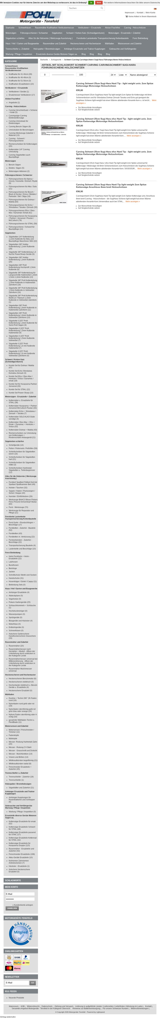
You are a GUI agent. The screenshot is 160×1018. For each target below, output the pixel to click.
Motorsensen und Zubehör (130, 43)
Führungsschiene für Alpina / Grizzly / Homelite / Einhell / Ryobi (23, 181)
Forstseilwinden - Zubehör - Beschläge (20, 541)
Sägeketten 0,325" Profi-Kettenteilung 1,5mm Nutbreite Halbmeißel (22, 330)
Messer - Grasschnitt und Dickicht (23, 750)
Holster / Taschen (18, 488)
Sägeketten (57, 33)
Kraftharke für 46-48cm (20, 77)
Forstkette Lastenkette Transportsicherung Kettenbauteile (103, 38)
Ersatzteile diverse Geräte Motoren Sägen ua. (57, 54)
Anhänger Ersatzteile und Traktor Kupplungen (84, 49)
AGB (23, 1006)
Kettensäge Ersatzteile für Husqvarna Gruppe (19, 844)
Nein (99, 3)
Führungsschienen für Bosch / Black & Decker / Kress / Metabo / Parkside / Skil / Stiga (23, 194)
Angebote (14, 102)
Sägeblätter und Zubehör (21, 788)
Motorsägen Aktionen (19, 171)
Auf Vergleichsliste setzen (89, 110)
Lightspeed (100, 1012)
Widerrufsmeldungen (140, 1008)
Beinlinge (13, 568)
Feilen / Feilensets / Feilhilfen (23, 448)
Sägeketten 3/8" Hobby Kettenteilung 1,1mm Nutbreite (22, 246)
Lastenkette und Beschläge (22, 549)
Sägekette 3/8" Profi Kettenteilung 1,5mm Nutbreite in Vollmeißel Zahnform (23, 290)
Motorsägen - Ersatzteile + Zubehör (124, 33)
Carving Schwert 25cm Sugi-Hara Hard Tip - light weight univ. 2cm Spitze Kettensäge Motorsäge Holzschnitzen (114, 84)
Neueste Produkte (16, 998)
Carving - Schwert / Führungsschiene (17, 139)
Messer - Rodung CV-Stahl (20, 747)
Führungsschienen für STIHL (23, 224)
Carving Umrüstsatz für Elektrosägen (18, 122)
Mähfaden (109, 43)
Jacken (12, 572)
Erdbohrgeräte (16, 627)
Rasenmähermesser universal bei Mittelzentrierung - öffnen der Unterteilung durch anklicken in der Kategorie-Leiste (23, 662)
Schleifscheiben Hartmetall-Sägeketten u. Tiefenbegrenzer (22, 470)
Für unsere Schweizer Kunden (115, 1008)
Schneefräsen (24, 27)
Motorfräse (15, 624)
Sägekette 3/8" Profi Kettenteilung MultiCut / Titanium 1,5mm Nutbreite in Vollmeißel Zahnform (23, 299)
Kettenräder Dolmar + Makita (23, 430)
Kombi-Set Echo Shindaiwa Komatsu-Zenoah (20, 372)
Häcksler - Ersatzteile (19, 866)
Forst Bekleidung (140, 38)
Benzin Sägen (15, 165)
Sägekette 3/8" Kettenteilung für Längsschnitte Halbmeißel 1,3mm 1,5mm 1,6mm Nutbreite (23, 275)
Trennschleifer (16, 780)
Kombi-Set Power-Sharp (21, 393)
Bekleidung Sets (17, 585)
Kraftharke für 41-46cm (20, 74)
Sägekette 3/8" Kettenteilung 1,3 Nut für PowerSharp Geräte (22, 253)
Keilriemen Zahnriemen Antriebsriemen (19, 862)
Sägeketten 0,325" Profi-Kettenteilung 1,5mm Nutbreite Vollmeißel (22, 338)
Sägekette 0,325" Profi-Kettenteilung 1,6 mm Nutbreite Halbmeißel (22, 346)
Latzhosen (13, 562)
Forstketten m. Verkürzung (22, 537)
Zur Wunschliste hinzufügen (90, 107)
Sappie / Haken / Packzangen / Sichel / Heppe (22, 492)
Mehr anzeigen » (134, 136)
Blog (84, 54)
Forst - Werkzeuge (18, 507)
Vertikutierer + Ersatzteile (89, 27)
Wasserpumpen (17, 614)
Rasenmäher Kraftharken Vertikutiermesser (54, 27)
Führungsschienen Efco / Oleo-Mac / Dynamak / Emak (22, 211)
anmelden (12, 908)
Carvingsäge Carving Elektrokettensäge (18, 117)
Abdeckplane (16, 596)
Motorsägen (11, 33)
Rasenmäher (16, 646)
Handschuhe (16, 578)
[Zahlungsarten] (9, 959)
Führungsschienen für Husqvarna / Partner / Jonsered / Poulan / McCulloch (23, 218)
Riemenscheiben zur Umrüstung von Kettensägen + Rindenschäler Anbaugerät (22, 435)
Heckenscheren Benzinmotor (22, 678)
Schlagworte (56, 60)
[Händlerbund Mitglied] (20, 945)
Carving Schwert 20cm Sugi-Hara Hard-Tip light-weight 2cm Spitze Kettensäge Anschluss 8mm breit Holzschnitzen (111, 185)
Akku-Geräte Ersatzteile (21, 857)
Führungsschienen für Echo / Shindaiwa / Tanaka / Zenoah (23, 206)
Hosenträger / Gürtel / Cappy (23, 581)
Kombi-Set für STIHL (19, 389)
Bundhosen (14, 565)
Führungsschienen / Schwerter (34, 33)
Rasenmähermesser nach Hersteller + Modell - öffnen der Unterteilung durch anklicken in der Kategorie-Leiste (22, 652)
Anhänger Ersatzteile (19, 592)
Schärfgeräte (16, 445)
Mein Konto (150, 13)
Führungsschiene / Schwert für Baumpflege (22, 228)
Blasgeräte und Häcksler (20, 621)
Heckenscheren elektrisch (21, 682)
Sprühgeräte (15, 617)
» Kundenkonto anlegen (22, 905)
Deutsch (155, 9)
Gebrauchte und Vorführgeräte (122, 49)
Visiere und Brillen (18, 757)
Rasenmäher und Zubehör (54, 43)
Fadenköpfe (14, 735)
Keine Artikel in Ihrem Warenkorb (142, 16)
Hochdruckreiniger (18, 611)
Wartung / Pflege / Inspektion (19, 54)
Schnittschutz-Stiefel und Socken (23, 575)
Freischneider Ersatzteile (22, 854)
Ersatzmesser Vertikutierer (22, 95)
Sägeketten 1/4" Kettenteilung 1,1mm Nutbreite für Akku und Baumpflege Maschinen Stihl (23, 239)
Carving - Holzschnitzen (135, 27)
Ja (91, 3)
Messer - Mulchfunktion (20, 754)
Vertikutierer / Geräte (19, 92)
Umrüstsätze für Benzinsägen (21, 130)
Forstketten (15, 533)
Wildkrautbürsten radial (20, 764)
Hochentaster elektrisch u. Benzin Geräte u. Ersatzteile (23, 686)
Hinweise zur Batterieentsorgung (86, 1008)
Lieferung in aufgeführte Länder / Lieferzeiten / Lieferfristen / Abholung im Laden (109, 1006)
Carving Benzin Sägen (20, 126)
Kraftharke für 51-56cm (20, 81)
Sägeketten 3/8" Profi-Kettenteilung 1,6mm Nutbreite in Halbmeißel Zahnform (23, 307)
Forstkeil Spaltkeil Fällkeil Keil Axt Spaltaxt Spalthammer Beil (23, 483)
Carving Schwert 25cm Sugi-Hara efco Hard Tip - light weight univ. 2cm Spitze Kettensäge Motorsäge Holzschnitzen (113, 120)
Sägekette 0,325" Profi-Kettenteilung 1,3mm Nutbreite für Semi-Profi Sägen (23, 323)
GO (32, 983)
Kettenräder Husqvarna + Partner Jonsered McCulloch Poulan (23, 407)
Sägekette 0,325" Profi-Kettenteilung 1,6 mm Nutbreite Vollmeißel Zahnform (22, 353)
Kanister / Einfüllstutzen (20, 496)
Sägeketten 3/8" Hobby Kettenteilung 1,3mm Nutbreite (22, 259)
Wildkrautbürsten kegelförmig (23, 760)
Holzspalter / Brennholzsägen (46, 49)
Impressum (129, 13)
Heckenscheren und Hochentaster (85, 43)
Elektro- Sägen (16, 168)
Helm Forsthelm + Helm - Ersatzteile (19, 557)
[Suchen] (102, 8)
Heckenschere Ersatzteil (20, 690)
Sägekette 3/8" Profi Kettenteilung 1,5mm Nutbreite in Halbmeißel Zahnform (23, 282)
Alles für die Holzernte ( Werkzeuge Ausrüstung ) (50, 38)
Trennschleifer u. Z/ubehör (17, 49)
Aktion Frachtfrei (112, 27)
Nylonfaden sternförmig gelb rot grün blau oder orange (22, 710)
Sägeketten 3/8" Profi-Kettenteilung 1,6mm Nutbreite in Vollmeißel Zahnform (23, 315)
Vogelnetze (15, 599)
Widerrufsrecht (33, 1006)
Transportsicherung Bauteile (22, 545)
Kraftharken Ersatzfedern (21, 84)
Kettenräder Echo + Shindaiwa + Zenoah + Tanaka (22, 412)
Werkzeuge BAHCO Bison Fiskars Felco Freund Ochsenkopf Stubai (23, 502)
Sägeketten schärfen (15, 38)
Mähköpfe (13, 738)
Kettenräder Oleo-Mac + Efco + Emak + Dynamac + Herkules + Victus (22, 424)
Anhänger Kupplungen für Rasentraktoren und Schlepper (22, 799)
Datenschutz (47, 1006)
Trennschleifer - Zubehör (21, 777)
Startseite (10, 27)
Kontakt (140, 13)
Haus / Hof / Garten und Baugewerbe (22, 43)
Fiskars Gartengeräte (19, 602)
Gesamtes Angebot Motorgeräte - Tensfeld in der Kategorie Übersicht (41, 1008)
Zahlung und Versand (64, 1006)
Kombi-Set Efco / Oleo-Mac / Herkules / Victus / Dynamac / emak (21, 378)
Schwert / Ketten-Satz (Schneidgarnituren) (85, 33)
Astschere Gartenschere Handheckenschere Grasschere (22, 636)
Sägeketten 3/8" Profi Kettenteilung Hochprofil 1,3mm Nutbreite (22, 267)
